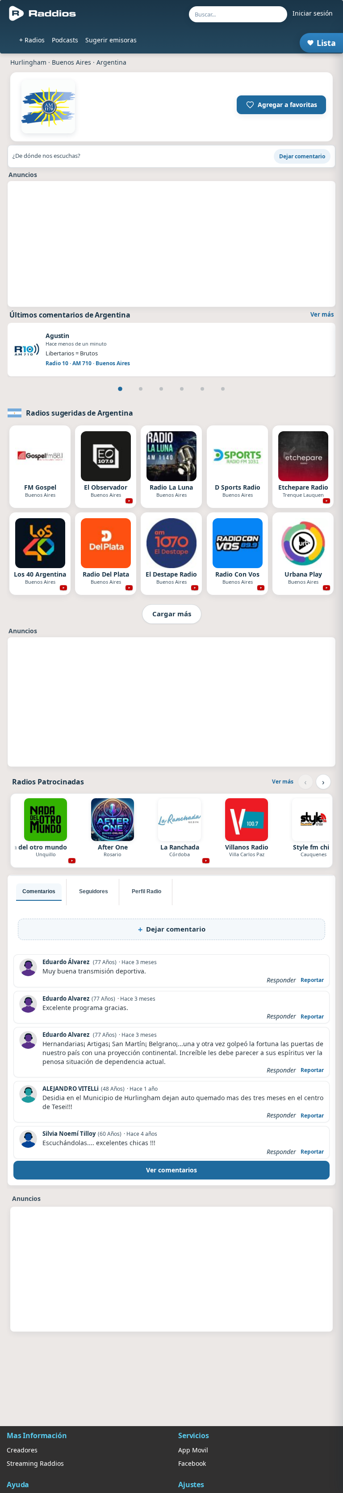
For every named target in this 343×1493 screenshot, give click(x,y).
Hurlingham (28, 62)
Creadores (22, 1450)
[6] (223, 389)
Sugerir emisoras (111, 40)
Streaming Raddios (35, 1463)
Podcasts (65, 40)
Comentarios (38, 891)
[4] (182, 389)
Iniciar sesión (313, 13)
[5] (202, 389)
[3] (161, 389)
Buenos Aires (71, 62)
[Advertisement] (171, 243)
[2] (141, 389)
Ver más (322, 314)
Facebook (192, 1463)
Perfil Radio (146, 891)
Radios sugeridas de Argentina (79, 413)
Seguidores (93, 891)
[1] (120, 389)
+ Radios (32, 40)
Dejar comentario (302, 156)
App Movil (193, 1450)
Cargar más (171, 613)
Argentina (111, 62)
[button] (281, 104)
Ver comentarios (171, 1170)
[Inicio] (42, 13)
